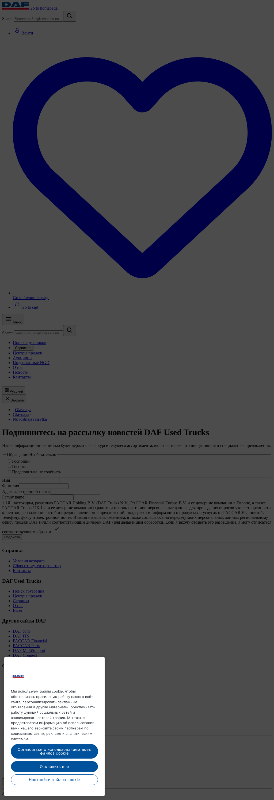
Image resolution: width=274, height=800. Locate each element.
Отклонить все (54, 766)
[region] (54, 726)
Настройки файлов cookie (54, 779)
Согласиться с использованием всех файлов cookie (54, 751)
